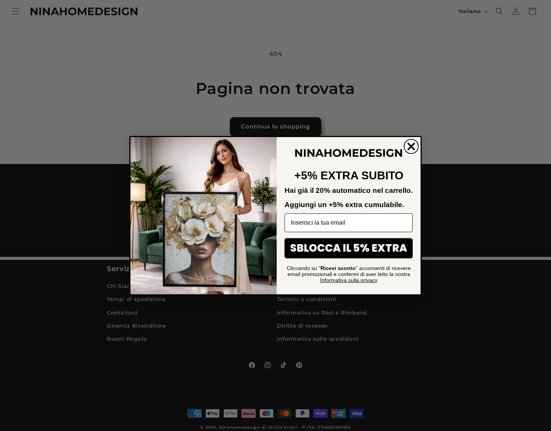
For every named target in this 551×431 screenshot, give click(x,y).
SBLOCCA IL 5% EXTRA (348, 248)
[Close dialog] (411, 146)
